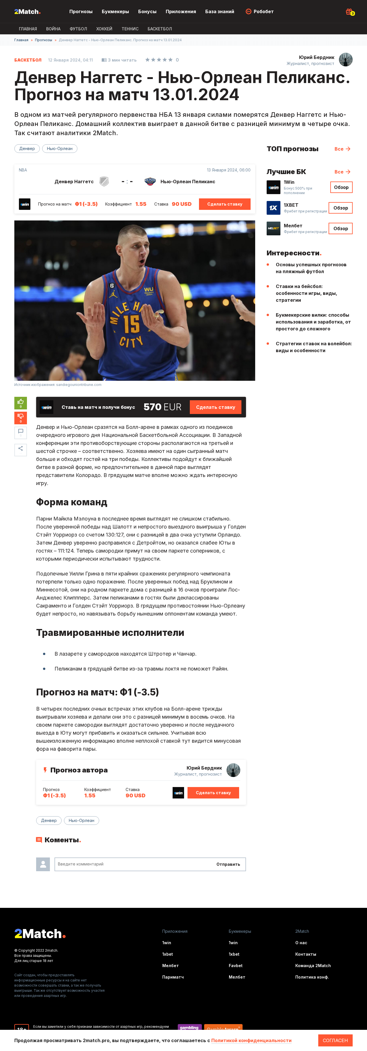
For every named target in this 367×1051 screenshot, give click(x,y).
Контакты (305, 954)
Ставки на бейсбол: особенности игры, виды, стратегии (306, 293)
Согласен (335, 1040)
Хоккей (104, 28)
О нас (301, 942)
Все (339, 149)
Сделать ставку (224, 204)
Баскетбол (160, 28)
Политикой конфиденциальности (251, 1040)
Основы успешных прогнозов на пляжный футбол (311, 268)
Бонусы (147, 11)
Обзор (341, 187)
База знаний (219, 11)
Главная (28, 28)
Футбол (78, 28)
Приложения (181, 11)
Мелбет (170, 965)
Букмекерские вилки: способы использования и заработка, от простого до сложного (313, 322)
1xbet (167, 954)
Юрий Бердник (316, 57)
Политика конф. (312, 977)
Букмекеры (115, 11)
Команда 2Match (313, 965)
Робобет (264, 11)
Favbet (236, 965)
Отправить (228, 864)
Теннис (130, 28)
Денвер (27, 148)
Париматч (173, 977)
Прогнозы (81, 11)
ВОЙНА (53, 28)
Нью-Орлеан (60, 148)
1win (166, 942)
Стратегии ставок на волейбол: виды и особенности (314, 347)
